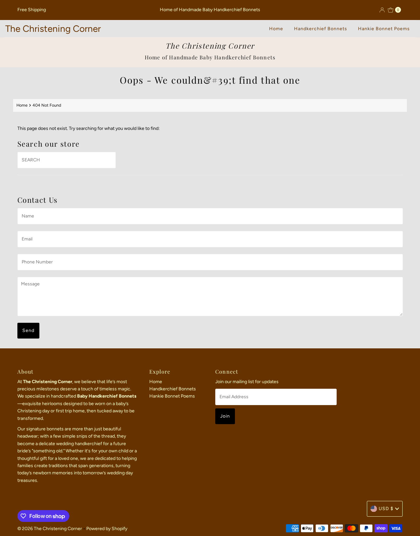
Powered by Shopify (106, 528)
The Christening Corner (53, 28)
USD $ (386, 508)
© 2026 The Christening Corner (49, 528)
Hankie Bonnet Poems (384, 28)
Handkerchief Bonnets (320, 28)
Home (276, 28)
